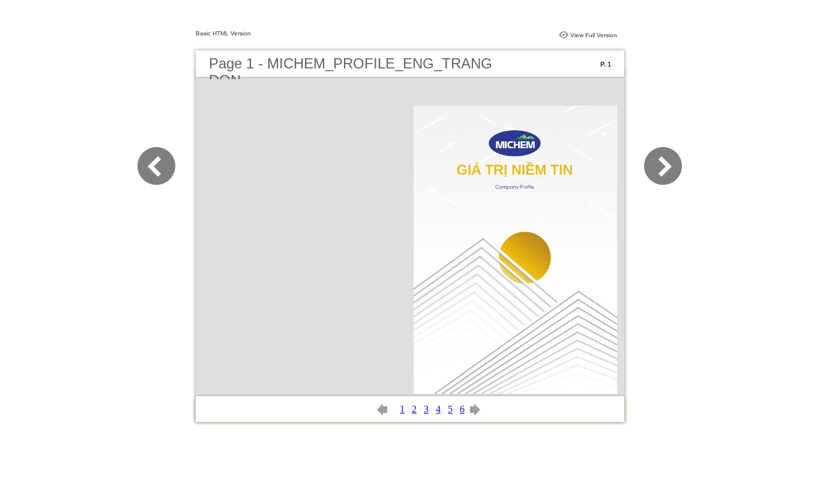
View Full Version (593, 35)
